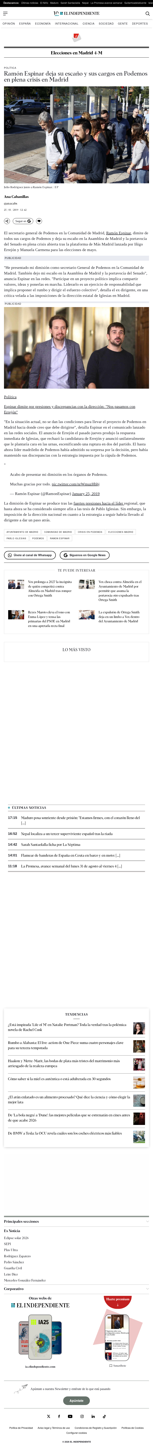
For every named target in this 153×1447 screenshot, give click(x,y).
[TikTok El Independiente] (104, 1417)
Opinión (9, 23)
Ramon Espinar (60, 538)
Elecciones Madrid (120, 532)
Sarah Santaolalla (70, 2)
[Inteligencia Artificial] (40, 1358)
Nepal (85, 2)
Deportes (140, 23)
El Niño (44, 2)
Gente (123, 23)
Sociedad (106, 23)
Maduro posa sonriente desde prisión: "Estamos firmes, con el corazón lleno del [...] (80, 820)
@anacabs (10, 203)
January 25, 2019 (86, 493)
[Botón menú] (5, 13)
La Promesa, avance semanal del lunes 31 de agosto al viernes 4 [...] (71, 866)
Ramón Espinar (118, 233)
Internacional (66, 23)
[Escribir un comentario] (39, 221)
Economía (43, 23)
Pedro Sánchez (14, 1262)
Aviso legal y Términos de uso (54, 1427)
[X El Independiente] (48, 1417)
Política (10, 67)
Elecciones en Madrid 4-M (76, 53)
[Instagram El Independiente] (82, 1417)
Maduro (54, 2)
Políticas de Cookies (133, 1427)
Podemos (38, 538)
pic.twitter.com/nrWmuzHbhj (76, 484)
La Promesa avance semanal (106, 2)
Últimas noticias (29, 2)
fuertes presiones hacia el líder (99, 503)
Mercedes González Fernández (25, 1280)
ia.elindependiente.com (40, 1366)
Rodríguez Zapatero (17, 1256)
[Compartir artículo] (7, 221)
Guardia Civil (13, 1268)
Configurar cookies (76, 1432)
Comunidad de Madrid (58, 532)
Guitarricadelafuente (135, 2)
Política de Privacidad (21, 1427)
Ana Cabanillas (16, 197)
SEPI (7, 1244)
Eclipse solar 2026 (16, 1238)
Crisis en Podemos (90, 532)
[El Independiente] (76, 13)
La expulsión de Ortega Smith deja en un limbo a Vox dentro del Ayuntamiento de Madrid (119, 616)
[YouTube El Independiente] (70, 1417)
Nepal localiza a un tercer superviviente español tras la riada (67, 834)
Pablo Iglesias (16, 538)
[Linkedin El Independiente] (93, 1417)
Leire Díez (11, 1274)
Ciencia (89, 23)
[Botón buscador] (148, 14)
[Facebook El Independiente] (59, 1417)
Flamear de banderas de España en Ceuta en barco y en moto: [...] (70, 855)
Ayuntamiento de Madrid (22, 532)
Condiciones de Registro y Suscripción (96, 1427)
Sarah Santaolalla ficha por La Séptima (50, 844)
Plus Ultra (11, 1250)
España (25, 23)
